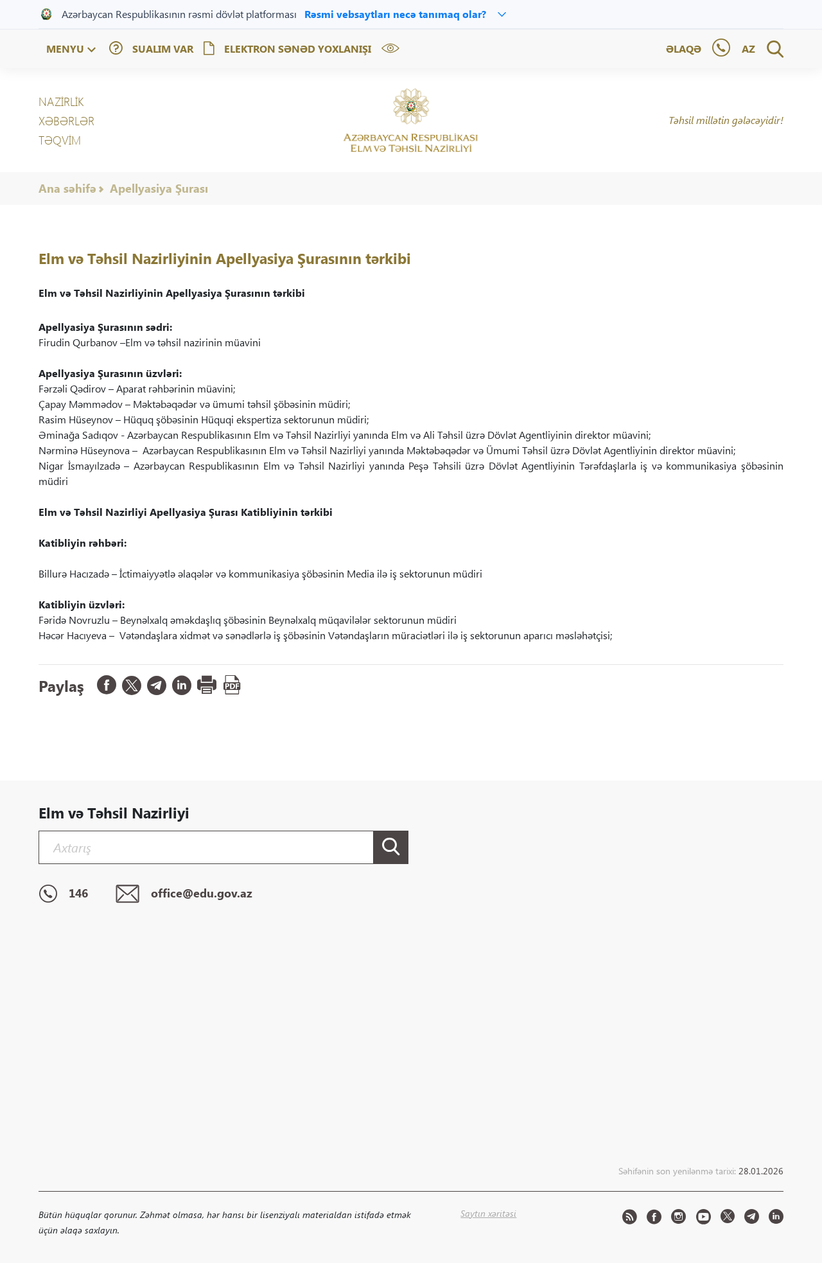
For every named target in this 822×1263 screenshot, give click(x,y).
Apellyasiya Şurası (159, 188)
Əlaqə (683, 48)
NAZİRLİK (61, 101)
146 (78, 893)
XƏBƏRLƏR (66, 120)
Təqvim (60, 140)
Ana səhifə (67, 188)
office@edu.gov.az (201, 893)
